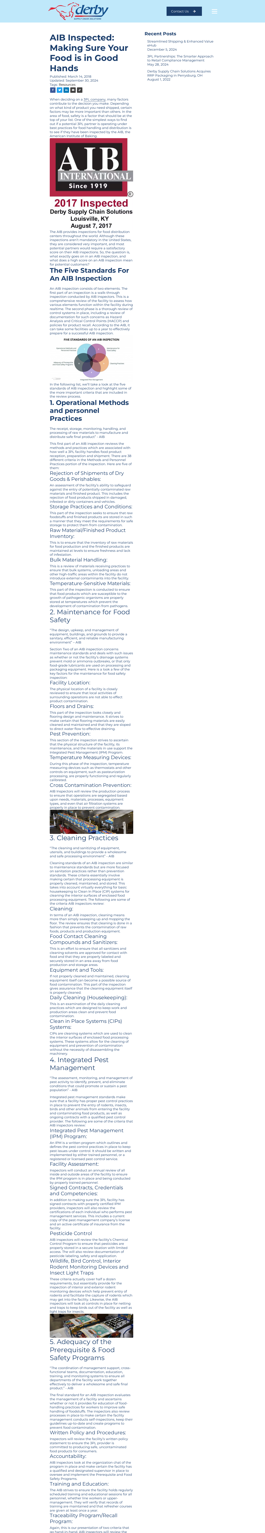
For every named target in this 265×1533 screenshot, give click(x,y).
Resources (67, 85)
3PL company (95, 100)
